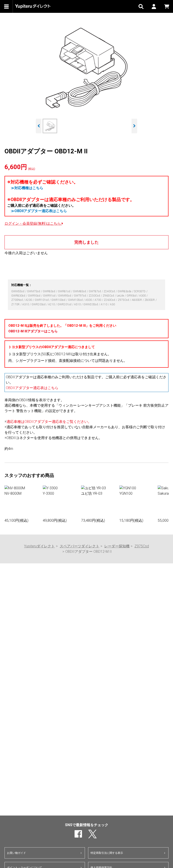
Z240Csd (110, 291)
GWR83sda (125, 291)
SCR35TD (140, 291)
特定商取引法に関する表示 (107, 852)
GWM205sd (91, 304)
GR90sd (132, 295)
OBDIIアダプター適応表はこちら (32, 388)
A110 (104, 304)
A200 (29, 299)
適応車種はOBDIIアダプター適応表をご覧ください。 (49, 421)
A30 (112, 304)
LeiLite (121, 295)
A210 (51, 304)
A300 (142, 295)
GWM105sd (75, 299)
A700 (98, 299)
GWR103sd (58, 299)
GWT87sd (95, 291)
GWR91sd (49, 295)
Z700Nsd (17, 299)
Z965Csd (109, 295)
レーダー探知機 (117, 546)
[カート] (166, 6)
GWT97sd (80, 295)
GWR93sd (34, 295)
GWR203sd (39, 304)
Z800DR (150, 299)
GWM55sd (18, 291)
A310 (26, 304)
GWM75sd (34, 291)
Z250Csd (95, 295)
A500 (89, 299)
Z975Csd (124, 299)
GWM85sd (80, 291)
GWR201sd (64, 304)
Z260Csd (110, 299)
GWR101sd (42, 299)
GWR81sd (64, 291)
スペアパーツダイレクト (79, 546)
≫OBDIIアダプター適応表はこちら (39, 211)
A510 (77, 304)
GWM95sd (65, 295)
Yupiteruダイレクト (39, 546)
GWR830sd (18, 295)
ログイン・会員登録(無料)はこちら (33, 223)
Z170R (15, 304)
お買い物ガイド (16, 852)
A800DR (137, 299)
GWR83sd (49, 291)
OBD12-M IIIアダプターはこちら (33, 331)
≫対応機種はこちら (27, 188)
